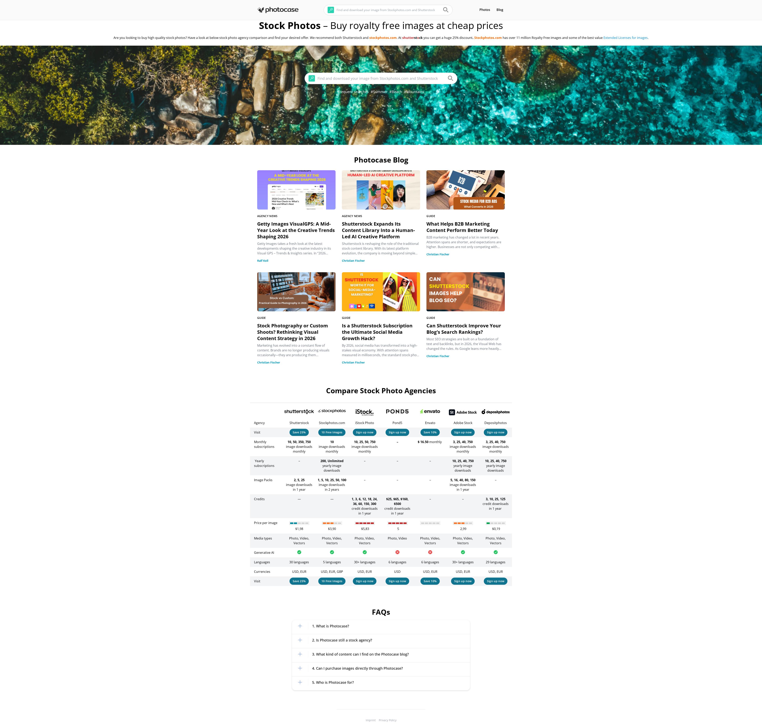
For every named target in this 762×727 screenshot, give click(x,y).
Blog (499, 10)
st (415, 38)
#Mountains (414, 91)
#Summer (379, 91)
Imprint (371, 720)
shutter (408, 38)
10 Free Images (332, 432)
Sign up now (364, 432)
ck (421, 38)
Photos (484, 10)
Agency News (267, 216)
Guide (430, 216)
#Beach (395, 91)
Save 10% (430, 432)
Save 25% (299, 432)
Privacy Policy (387, 720)
